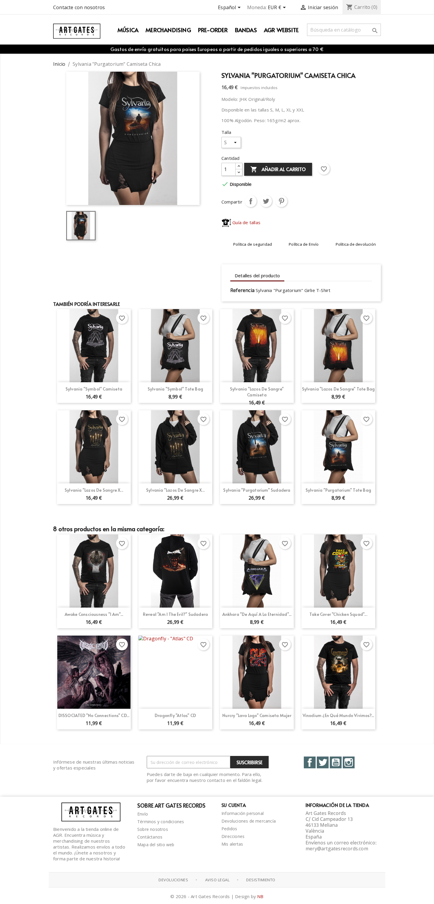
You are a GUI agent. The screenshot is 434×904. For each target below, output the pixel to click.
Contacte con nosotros (79, 7)
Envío (142, 814)
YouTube (336, 762)
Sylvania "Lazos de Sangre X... (94, 490)
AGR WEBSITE (281, 30)
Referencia (242, 290)
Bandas (246, 30)
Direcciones (232, 836)
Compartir (251, 201)
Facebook (310, 762)
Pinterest (281, 201)
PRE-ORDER (213, 30)
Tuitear (266, 201)
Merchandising (168, 30)
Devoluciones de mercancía (248, 821)
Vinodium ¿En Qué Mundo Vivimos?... (338, 715)
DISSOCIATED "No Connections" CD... (94, 715)
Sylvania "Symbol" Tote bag (175, 389)
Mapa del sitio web (155, 844)
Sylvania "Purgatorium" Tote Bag (338, 490)
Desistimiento (260, 879)
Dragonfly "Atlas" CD (175, 715)
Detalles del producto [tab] (257, 275)
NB (260, 896)
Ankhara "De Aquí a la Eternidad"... (257, 614)
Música (128, 30)
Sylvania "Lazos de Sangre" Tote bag (338, 389)
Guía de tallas (245, 222)
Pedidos (229, 828)
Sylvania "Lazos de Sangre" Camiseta (257, 392)
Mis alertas (232, 844)
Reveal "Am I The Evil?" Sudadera (175, 614)
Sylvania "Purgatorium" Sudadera (256, 490)
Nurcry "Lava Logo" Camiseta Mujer (256, 715)
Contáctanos (149, 837)
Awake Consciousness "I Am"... (94, 614)
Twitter (323, 762)
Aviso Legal (217, 879)
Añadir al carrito (278, 169)
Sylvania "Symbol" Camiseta (94, 389)
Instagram (349, 762)
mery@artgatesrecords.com (337, 848)
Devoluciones (173, 879)
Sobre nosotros (152, 829)
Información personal (242, 813)
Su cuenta (233, 805)
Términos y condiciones (160, 821)
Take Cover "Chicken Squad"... (338, 614)
